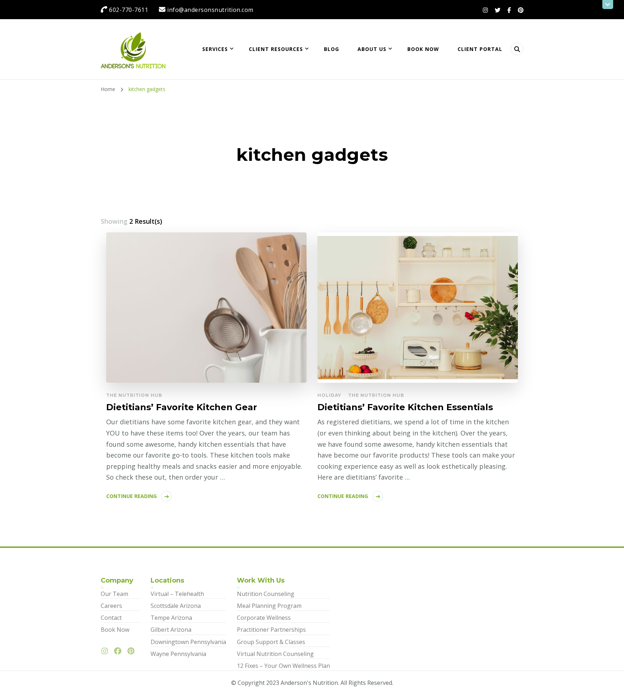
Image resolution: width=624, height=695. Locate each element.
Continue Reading (131, 496)
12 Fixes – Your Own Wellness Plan (283, 666)
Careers (111, 606)
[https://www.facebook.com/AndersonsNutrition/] (119, 651)
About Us (372, 49)
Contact (111, 618)
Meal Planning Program (269, 606)
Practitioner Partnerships (271, 630)
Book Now (423, 49)
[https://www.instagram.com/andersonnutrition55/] (106, 651)
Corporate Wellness (264, 618)
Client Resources (276, 49)
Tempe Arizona (171, 618)
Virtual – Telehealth (177, 594)
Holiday (329, 395)
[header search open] (517, 49)
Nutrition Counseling (265, 594)
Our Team (114, 594)
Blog (331, 49)
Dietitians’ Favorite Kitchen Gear (181, 407)
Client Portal (480, 49)
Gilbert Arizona (171, 630)
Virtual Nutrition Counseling (275, 654)
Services (215, 49)
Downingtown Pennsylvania (188, 642)
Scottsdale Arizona (176, 606)
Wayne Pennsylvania (178, 654)
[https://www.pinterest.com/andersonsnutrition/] (132, 651)
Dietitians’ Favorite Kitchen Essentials (405, 407)
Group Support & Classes (271, 642)
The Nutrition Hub (134, 395)
